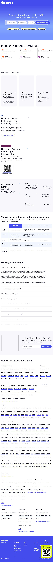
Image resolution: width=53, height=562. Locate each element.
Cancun (9, 512)
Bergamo (7, 427)
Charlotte (3, 395)
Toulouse (20, 421)
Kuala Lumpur (18, 486)
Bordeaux (9, 424)
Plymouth (38, 466)
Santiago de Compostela (40, 424)
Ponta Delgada (44, 466)
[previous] (46, 61)
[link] (8, 135)
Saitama (2, 502)
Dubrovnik (36, 421)
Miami (7, 368)
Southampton (4, 440)
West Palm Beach (17, 388)
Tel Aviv (40, 512)
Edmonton (48, 375)
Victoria (47, 378)
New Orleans (3, 375)
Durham (24, 381)
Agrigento (3, 469)
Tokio (2, 482)
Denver (2, 378)
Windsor (9, 440)
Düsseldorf (28, 440)
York (11, 414)
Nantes (24, 447)
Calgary (46, 372)
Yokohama (11, 482)
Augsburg (35, 469)
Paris (7, 408)
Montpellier (7, 443)
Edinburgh (18, 408)
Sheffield (17, 453)
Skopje (13, 466)
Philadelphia (26, 372)
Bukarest (18, 430)
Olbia (40, 437)
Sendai (10, 492)
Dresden (3, 453)
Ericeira (44, 469)
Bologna (36, 411)
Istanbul (33, 414)
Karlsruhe (35, 463)
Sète (48, 469)
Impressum (36, 542)
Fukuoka (19, 492)
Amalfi (15, 450)
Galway (26, 430)
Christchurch (45, 486)
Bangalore (15, 499)
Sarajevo (18, 424)
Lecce (16, 447)
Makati (19, 499)
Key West (29, 378)
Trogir (38, 440)
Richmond (42, 378)
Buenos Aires (21, 515)
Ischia (42, 456)
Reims (49, 456)
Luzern (11, 434)
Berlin (41, 411)
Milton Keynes (25, 469)
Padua (33, 434)
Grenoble (25, 456)
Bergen (37, 430)
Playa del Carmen (8, 515)
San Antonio (3, 385)
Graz (10, 453)
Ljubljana (8, 430)
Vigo (35, 450)
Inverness (35, 443)
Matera (2, 443)
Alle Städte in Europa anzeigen (7, 475)
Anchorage (13, 385)
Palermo (10, 417)
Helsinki (32, 424)
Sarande (39, 469)
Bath (25, 434)
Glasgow (12, 421)
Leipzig (2, 460)
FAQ (25, 542)
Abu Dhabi (46, 512)
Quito (30, 525)
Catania (20, 417)
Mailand (23, 408)
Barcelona (3, 411)
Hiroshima (24, 482)
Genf (48, 440)
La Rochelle (15, 440)
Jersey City (20, 381)
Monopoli (39, 450)
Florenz (30, 408)
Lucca (2, 450)
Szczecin (16, 460)
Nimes (2, 473)
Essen (17, 466)
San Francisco (32, 368)
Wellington (35, 489)
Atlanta (21, 375)
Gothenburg (27, 453)
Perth (43, 482)
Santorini (3, 430)
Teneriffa (36, 437)
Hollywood (3, 381)
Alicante (42, 427)
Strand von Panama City (22, 395)
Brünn (23, 463)
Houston (20, 378)
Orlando (31, 372)
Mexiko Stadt (4, 512)
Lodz (43, 450)
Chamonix (12, 427)
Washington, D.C (10, 372)
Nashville (20, 372)
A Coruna (3, 463)
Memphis (8, 395)
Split (30, 414)
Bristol (16, 427)
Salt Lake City (13, 381)
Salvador (27, 515)
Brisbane (39, 482)
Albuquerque (4, 398)
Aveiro (30, 466)
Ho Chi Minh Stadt (16, 489)
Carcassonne (37, 453)
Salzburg (48, 434)
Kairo (46, 515)
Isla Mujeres (3, 518)
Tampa (8, 381)
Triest (22, 434)
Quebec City (42, 381)
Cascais (40, 463)
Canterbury (3, 466)
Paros (11, 463)
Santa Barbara (23, 391)
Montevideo (25, 525)
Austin (36, 375)
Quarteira (47, 447)
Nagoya (15, 482)
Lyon (20, 427)
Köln (30, 430)
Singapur (24, 486)
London (2, 408)
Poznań (28, 434)
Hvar (13, 447)
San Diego (17, 375)
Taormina (3, 447)
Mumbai (7, 499)
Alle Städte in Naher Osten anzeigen (43, 521)
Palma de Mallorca (15, 443)
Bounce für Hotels (17, 550)
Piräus (27, 450)
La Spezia (46, 430)
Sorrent (6, 437)
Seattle (21, 368)
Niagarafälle (42, 375)
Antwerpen (7, 460)
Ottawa (48, 381)
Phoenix (15, 378)
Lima (31, 515)
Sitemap (25, 545)
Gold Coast (29, 489)
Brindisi (26, 443)
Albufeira (7, 473)
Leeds (46, 427)
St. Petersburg (15, 398)
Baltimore (34, 385)
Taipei (10, 489)
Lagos (50, 460)
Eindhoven (34, 440)
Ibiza (10, 437)
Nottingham (37, 434)
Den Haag (19, 469)
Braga (30, 469)
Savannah (35, 381)
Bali (7, 489)
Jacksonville (22, 398)
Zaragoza (48, 453)
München (7, 414)
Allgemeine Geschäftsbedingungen (38, 544)
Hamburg (15, 417)
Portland (11, 378)
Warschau (32, 411)
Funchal (23, 440)
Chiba (23, 499)
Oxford (44, 417)
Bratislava (29, 447)
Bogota (30, 521)
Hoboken (37, 391)
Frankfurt (15, 414)
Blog (15, 543)
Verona (2, 417)
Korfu (24, 417)
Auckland (47, 482)
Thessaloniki (43, 440)
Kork (7, 456)
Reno (9, 385)
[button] (42, 22)
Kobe (12, 495)
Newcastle (46, 421)
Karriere (15, 551)
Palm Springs (24, 388)
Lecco (7, 453)
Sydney (34, 482)
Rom (10, 408)
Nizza (22, 414)
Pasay (23, 492)
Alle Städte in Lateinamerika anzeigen (26, 531)
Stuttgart (14, 424)
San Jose (18, 385)
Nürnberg (7, 450)
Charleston (29, 385)
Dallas (6, 378)
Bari (36, 417)
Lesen (31, 450)
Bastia (29, 456)
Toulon (20, 447)
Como (23, 437)
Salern (2, 437)
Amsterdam (19, 411)
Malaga (26, 414)
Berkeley (32, 391)
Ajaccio (10, 456)
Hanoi (2, 492)
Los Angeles (16, 368)
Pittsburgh (3, 391)
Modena (33, 427)
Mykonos (49, 417)
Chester (32, 460)
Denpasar (23, 489)
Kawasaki (3, 489)
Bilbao (50, 421)
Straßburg (24, 427)
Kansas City (13, 395)
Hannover (28, 437)
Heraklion (48, 424)
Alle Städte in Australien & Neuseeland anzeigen (37, 492)
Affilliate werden (17, 548)
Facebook (46, 542)
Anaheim (8, 391)
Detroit (13, 391)
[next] (50, 61)
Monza (33, 466)
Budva (20, 466)
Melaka (2, 499)
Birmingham (16, 434)
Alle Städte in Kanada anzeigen (46, 385)
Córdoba (21, 443)
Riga (19, 440)
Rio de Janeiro (21, 512)
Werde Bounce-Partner (17, 546)
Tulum (8, 518)
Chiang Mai (3, 495)
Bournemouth (45, 460)
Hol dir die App (17, 542)
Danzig (7, 421)
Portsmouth (8, 447)
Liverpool (3, 421)
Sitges (19, 463)
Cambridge (32, 375)
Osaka (6, 482)
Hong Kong (8, 486)
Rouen (45, 456)
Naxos (38, 456)
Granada (23, 450)
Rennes (34, 447)
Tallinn (41, 430)
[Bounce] (7, 2)
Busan (15, 495)
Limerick (8, 466)
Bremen (28, 460)
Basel (32, 453)
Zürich (34, 430)
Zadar (24, 421)
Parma (19, 450)
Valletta (29, 427)
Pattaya (19, 495)
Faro (32, 437)
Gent (17, 437)
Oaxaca (2, 515)
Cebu (23, 495)
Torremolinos (38, 460)
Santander (42, 447)
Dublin (14, 411)
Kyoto (19, 482)
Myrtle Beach (4, 388)
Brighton (27, 424)
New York (3, 368)
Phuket (14, 492)
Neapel (16, 372)
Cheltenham (9, 469)
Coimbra (46, 450)
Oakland (24, 378)
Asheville (9, 398)
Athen (24, 411)
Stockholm (39, 414)
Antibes (22, 453)
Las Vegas (3, 372)
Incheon (6, 492)
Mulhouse (25, 466)
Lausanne (34, 456)
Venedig (39, 408)
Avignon (43, 434)
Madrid (13, 408)
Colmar (43, 443)
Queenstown (29, 486)
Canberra (40, 489)
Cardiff (23, 424)
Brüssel (32, 417)
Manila (8, 495)
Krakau (2, 414)
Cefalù (7, 463)
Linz (13, 453)
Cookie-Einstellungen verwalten (36, 549)
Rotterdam (15, 456)
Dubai (37, 512)
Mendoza (20, 521)
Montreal (42, 372)
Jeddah (42, 515)
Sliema (11, 450)
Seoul (13, 486)
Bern (12, 460)
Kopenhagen (9, 411)
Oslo (16, 421)
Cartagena (25, 521)
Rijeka (31, 463)
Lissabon (35, 408)
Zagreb (38, 427)
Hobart (50, 486)
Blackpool (44, 437)
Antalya (15, 463)
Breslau (28, 421)
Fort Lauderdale (11, 375)
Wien (27, 411)
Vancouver (42, 368)
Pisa (19, 414)
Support (25, 543)
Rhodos (49, 437)
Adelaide (35, 486)
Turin (43, 414)
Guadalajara (14, 512)
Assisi (13, 437)
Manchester (45, 411)
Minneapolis (10, 388)
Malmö (49, 463)
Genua (2, 427)
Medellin (20, 525)
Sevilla (6, 417)
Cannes (30, 443)
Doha (50, 515)
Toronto (47, 368)
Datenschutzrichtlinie (38, 546)
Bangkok (3, 486)
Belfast (22, 430)
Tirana (41, 421)
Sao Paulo (27, 518)
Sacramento (30, 395)
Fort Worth (23, 385)
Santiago (31, 518)
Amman (37, 518)
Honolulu (26, 375)
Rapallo (27, 463)
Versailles (45, 463)
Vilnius (39, 443)
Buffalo (17, 391)
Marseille (40, 417)
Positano (3, 434)
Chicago (26, 368)
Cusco (26, 512)
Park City (29, 381)
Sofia (32, 421)
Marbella (3, 456)
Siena (38, 447)
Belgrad (7, 434)
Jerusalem (38, 515)
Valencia (28, 417)
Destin (28, 391)
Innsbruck (13, 430)
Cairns (39, 486)
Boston (11, 368)
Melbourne (29, 482)
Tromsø (14, 469)
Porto (47, 414)
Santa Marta (20, 518)
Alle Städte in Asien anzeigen (7, 505)
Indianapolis (31, 388)
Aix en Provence (22, 460)
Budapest (49, 408)
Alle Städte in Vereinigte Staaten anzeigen (9, 401)
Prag (27, 408)
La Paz (19, 528)
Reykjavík (48, 443)
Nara (11, 499)
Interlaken (43, 453)
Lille (20, 437)
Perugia (20, 456)
